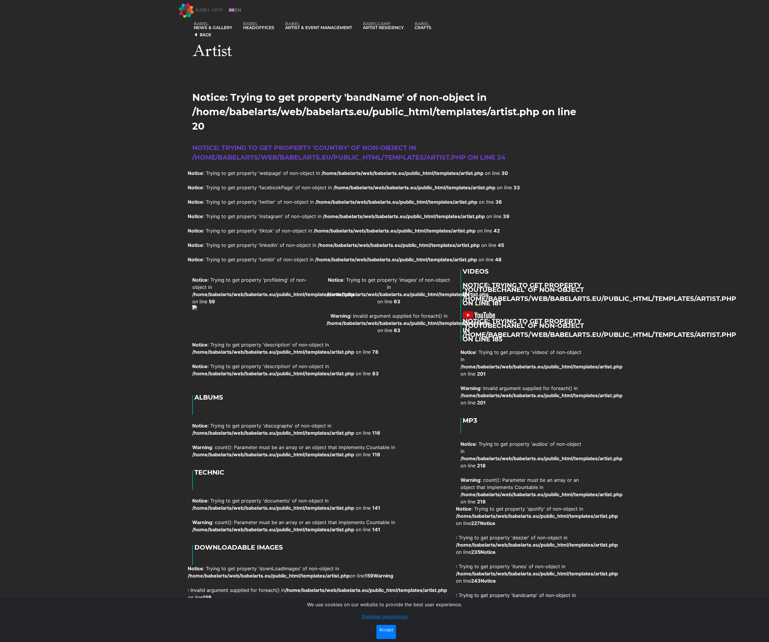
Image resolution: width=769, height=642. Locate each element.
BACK (205, 34)
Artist (212, 49)
